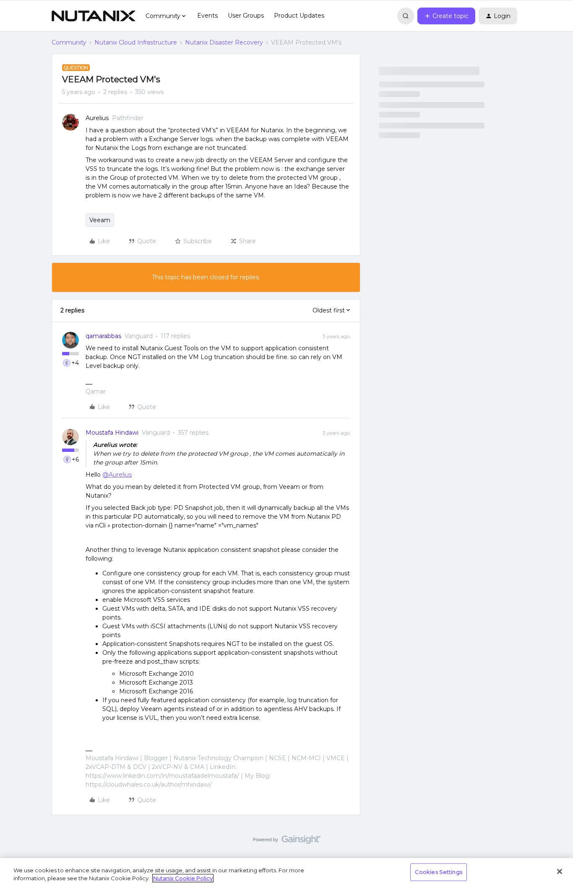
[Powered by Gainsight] (286, 841)
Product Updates (299, 15)
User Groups (246, 15)
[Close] (559, 871)
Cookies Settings (438, 872)
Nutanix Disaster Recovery (224, 42)
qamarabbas (103, 336)
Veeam (99, 220)
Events (207, 15)
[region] (286, 872)
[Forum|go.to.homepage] (93, 16)
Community (69, 42)
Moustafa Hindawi (112, 432)
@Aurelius (117, 474)
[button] (446, 16)
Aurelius (97, 118)
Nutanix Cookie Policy (183, 878)
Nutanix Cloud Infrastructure (135, 42)
